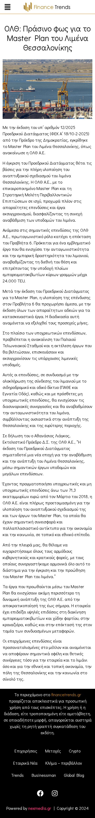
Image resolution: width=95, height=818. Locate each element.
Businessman (44, 775)
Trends (17, 775)
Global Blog (74, 775)
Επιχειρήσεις (26, 751)
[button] (7, 7)
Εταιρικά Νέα (25, 763)
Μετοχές (53, 751)
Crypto (74, 751)
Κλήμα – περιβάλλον (63, 763)
